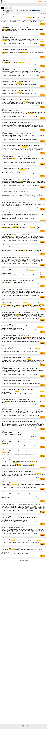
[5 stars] (13, 10)
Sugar (12, 347)
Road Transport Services (14, 168)
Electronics (13, 133)
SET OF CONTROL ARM (6, 381)
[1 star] (9, 10)
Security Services (14, 69)
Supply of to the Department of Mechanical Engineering (14, 282)
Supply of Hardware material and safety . (11, 82)
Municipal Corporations (14, 27)
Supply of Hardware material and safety (11, 92)
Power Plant (13, 49)
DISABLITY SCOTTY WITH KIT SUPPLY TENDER (11, 434)
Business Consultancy (14, 432)
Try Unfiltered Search (35, 10)
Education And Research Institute (14, 60)
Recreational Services (14, 234)
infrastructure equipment (24, 10)
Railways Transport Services (14, 99)
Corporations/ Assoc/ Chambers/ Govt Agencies (14, 324)
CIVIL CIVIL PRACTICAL (12, 62)
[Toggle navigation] (45, 1)
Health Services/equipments (14, 335)
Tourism (12, 482)
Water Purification (14, 389)
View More (23, 560)
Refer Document (7, 21)
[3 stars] (11, 10)
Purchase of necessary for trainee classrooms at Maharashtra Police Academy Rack (22, 540)
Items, (5, 443)
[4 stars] (12, 10)
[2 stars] (10, 10)
